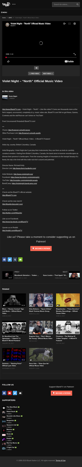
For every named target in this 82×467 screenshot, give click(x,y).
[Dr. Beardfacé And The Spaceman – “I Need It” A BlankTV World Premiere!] (14, 327)
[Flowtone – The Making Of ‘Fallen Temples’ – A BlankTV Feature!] (68, 327)
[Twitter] (15, 393)
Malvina (9, 429)
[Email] (20, 393)
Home (4, 17)
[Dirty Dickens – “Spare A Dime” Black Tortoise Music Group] (41, 300)
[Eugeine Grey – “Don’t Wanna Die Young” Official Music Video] (41, 327)
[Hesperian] (4, 421)
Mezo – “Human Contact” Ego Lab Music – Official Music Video (13, 311)
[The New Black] (4, 408)
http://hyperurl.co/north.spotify (30, 133)
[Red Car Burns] (4, 444)
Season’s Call (11, 425)
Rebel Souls (11, 411)
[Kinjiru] (4, 439)
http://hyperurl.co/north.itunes (19, 130)
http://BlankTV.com (9, 195)
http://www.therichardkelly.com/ (24, 168)
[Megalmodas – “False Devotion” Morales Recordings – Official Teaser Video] (68, 300)
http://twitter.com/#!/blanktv (12, 213)
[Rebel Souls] (4, 412)
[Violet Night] (5, 97)
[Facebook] (4, 393)
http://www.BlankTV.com (11, 109)
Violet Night (13, 96)
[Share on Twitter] (10, 259)
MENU (5, 12)
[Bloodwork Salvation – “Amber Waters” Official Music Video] (20, 275)
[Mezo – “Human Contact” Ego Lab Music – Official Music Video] (14, 300)
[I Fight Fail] (4, 448)
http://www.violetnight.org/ (23, 174)
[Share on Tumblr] (15, 259)
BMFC (10, 17)
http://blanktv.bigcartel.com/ (12, 204)
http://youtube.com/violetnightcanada (24, 180)
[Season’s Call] (4, 426)
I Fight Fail (10, 447)
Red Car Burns (12, 443)
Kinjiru (9, 438)
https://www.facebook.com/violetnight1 (25, 177)
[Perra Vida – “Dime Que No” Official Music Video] (41, 354)
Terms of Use (61, 460)
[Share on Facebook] (4, 259)
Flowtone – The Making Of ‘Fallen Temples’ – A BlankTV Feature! (66, 338)
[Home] (4, 435)
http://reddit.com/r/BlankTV (12, 230)
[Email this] (20, 259)
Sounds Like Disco (13, 416)
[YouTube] (9, 393)
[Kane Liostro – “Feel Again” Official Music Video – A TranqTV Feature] (61, 275)
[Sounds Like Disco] (4, 417)
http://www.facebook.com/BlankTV (15, 222)
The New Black (12, 407)
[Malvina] (4, 430)
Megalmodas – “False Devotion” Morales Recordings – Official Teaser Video (68, 311)
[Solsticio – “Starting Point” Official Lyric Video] (14, 354)
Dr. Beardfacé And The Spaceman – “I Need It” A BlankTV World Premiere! (11, 338)
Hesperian (10, 420)
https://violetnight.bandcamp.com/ (24, 183)
